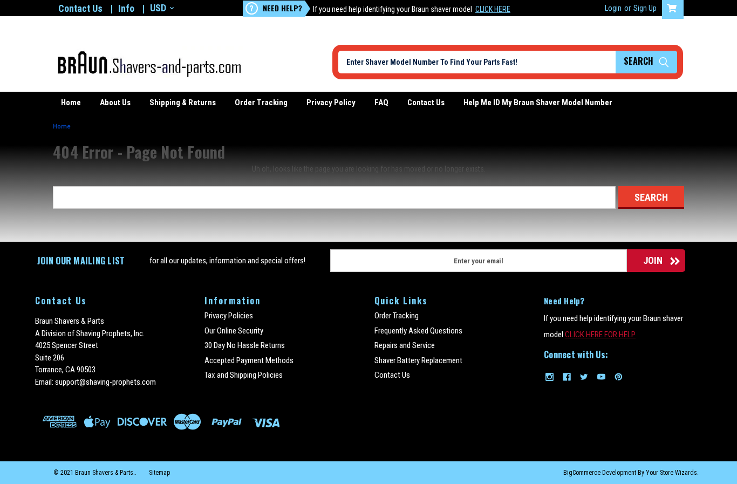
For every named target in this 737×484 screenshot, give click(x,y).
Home (71, 102)
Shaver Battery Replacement (418, 360)
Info (126, 8)
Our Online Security (233, 331)
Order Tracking (261, 102)
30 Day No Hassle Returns (244, 345)
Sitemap (159, 472)
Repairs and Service (404, 345)
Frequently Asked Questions (418, 331)
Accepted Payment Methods (249, 360)
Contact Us (80, 8)
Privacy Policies (228, 316)
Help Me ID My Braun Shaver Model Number (537, 102)
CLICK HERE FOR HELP (600, 334)
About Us (115, 102)
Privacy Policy (331, 102)
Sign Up (645, 8)
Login (613, 8)
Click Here (492, 9)
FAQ (381, 102)
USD (158, 7)
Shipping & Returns (182, 102)
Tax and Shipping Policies (243, 375)
